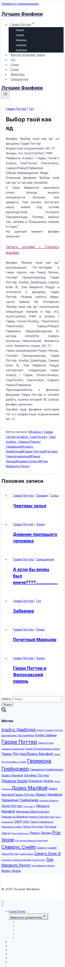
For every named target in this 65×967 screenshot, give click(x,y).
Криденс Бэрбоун (49, 800)
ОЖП (18, 821)
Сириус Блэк (26, 854)
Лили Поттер (11, 806)
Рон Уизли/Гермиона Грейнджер (31, 840)
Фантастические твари (27, 55)
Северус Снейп (18, 847)
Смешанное (19, 79)
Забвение (23, 611)
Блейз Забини (46, 735)
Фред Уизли (11, 871)
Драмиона (21, 39)
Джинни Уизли (14, 780)
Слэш (14, 69)
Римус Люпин (40, 833)
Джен (14, 64)
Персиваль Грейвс (11, 826)
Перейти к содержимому (20, 4)
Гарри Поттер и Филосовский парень (29, 675)
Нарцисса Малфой (14, 816)
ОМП (26, 821)
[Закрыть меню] (2, 903)
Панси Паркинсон (42, 821)
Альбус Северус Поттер (50, 730)
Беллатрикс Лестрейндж (17, 735)
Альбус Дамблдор (18, 729)
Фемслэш (17, 74)
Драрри (20, 29)
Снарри (20, 34)
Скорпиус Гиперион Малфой (16, 860)
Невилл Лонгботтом (41, 816)
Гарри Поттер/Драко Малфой (27, 754)
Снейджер (21, 50)
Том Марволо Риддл (43, 865)
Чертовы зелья (29, 505)
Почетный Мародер (34, 639)
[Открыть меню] (5, 94)
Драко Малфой (29, 788)
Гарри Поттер (16, 109)
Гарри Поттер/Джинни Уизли (42, 748)
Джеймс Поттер (36, 775)
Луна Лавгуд (29, 806)
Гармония (21, 45)
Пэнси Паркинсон (20, 833)
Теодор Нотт (38, 860)
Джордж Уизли (40, 781)
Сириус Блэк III (28, 461)
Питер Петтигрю (33, 826)
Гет (13, 60)
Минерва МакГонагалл (32, 811)
